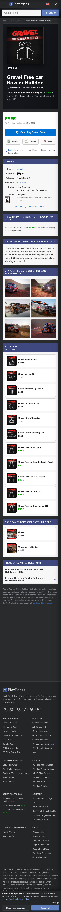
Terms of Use (38, 835)
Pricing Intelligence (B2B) (43, 815)
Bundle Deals (9, 743)
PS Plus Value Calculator (43, 764)
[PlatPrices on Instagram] (11, 709)
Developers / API (40, 806)
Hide (50, 141)
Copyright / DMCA (40, 848)
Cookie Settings (39, 857)
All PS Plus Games (41, 773)
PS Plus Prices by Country (44, 768)
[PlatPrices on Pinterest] (31, 709)
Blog (34, 752)
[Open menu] (4, 4)
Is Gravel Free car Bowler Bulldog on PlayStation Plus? (24, 579)
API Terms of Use (40, 840)
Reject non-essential (16, 907)
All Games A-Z (39, 726)
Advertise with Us (40, 819)
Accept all (45, 907)
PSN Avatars (8, 777)
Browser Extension (43, 743)
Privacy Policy (39, 831)
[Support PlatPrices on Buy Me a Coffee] (38, 709)
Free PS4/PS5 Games (13, 735)
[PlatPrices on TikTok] (25, 709)
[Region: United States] (49, 4)
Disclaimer (35, 603)
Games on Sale (10, 722)
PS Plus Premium (40, 785)
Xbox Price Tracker (14, 805)
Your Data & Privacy (41, 852)
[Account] (56, 4)
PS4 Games (16, 21)
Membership (8, 835)
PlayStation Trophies (12, 768)
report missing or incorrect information (30, 206)
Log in (11, 150)
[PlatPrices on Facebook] (18, 709)
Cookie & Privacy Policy (19, 899)
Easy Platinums (10, 764)
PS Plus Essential (40, 777)
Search (52, 12)
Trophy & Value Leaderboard (15, 773)
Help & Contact (9, 831)
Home (5, 21)
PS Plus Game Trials (12, 752)
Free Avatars (8, 781)
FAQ (34, 802)
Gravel (20, 168)
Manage (55, 903)
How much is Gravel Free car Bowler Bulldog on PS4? (24, 570)
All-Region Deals (10, 726)
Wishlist (15, 141)
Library (33, 141)
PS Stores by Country (42, 748)
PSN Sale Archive (11, 748)
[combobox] (21, 12)
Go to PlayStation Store (33, 132)
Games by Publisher (41, 735)
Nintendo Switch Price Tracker (13, 800)
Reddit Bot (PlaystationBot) (44, 810)
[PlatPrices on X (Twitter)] (5, 709)
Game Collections (40, 722)
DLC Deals (7, 739)
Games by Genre (40, 739)
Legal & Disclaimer (40, 844)
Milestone (21, 182)
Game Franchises (40, 731)
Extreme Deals (9, 731)
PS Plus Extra (38, 781)
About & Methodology (42, 798)
